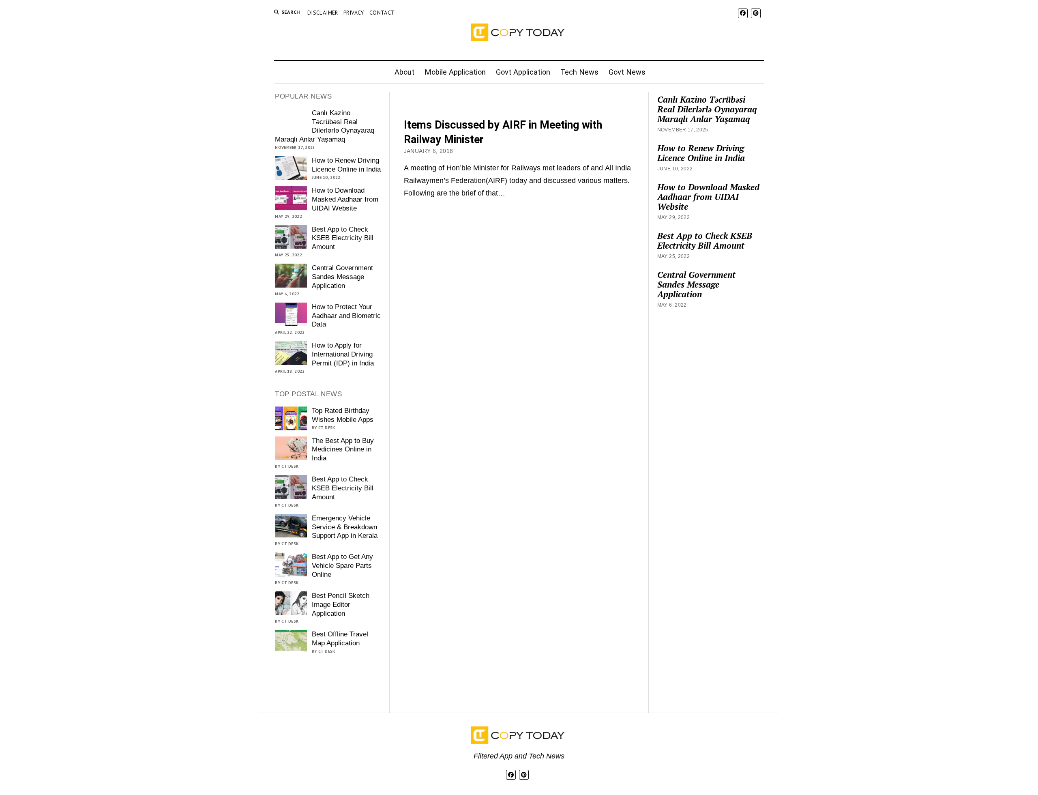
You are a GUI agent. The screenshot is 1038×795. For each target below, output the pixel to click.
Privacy (353, 12)
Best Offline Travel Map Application (340, 638)
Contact (382, 12)
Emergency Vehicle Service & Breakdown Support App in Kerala (344, 527)
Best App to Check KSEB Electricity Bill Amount (342, 238)
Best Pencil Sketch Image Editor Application (340, 604)
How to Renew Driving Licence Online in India (346, 165)
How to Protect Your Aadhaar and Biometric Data (346, 316)
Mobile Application (455, 72)
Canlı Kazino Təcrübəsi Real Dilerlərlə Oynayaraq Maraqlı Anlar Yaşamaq (324, 126)
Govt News (627, 72)
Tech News (579, 72)
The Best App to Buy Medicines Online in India (343, 449)
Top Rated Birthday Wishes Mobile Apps (342, 415)
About (404, 72)
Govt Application (523, 72)
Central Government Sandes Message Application (342, 277)
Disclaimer (322, 12)
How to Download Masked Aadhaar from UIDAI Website (345, 199)
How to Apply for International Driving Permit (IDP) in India (343, 354)
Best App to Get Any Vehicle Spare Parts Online (342, 565)
